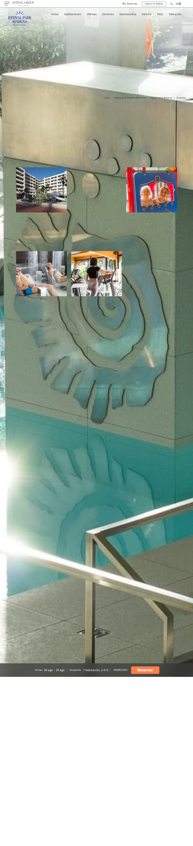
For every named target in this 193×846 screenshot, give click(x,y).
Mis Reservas (130, 3)
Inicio (107, 97)
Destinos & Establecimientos (130, 97)
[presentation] (19, 190)
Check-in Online (154, 3)
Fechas (39, 670)
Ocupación (75, 670)
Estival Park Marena (161, 97)
